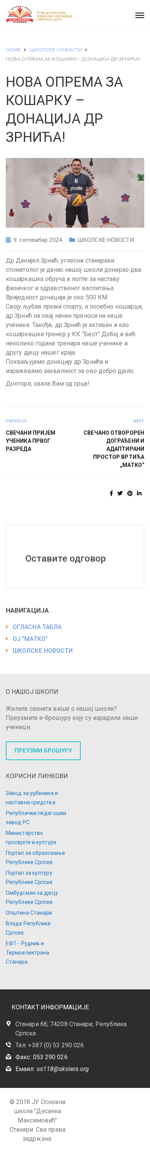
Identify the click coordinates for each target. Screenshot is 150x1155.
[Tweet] (120, 493)
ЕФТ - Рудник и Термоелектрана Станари (27, 952)
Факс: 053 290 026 (41, 1057)
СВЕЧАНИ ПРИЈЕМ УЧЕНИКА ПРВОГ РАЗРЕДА (30, 441)
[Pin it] (130, 493)
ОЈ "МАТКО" (30, 638)
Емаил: (52, 1069)
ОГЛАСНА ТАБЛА (37, 627)
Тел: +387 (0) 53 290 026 (49, 1045)
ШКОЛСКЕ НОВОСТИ (106, 240)
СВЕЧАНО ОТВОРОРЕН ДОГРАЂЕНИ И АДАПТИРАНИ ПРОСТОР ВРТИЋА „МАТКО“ (113, 449)
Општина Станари (29, 913)
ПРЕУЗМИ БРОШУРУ (43, 750)
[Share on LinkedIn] (139, 493)
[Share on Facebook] (111, 493)
